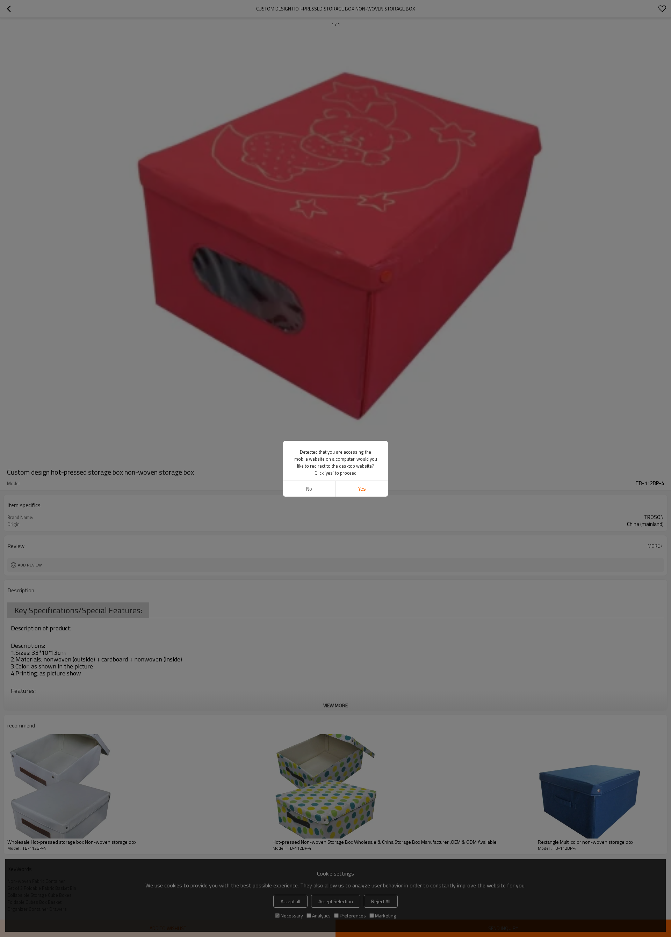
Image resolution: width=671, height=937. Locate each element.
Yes (362, 489)
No (309, 489)
